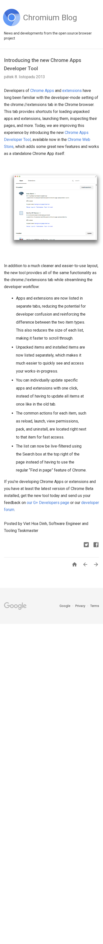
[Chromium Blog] (50, 25)
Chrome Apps (42, 90)
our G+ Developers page (48, 502)
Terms (94, 606)
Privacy (80, 606)
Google (65, 606)
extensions (72, 90)
